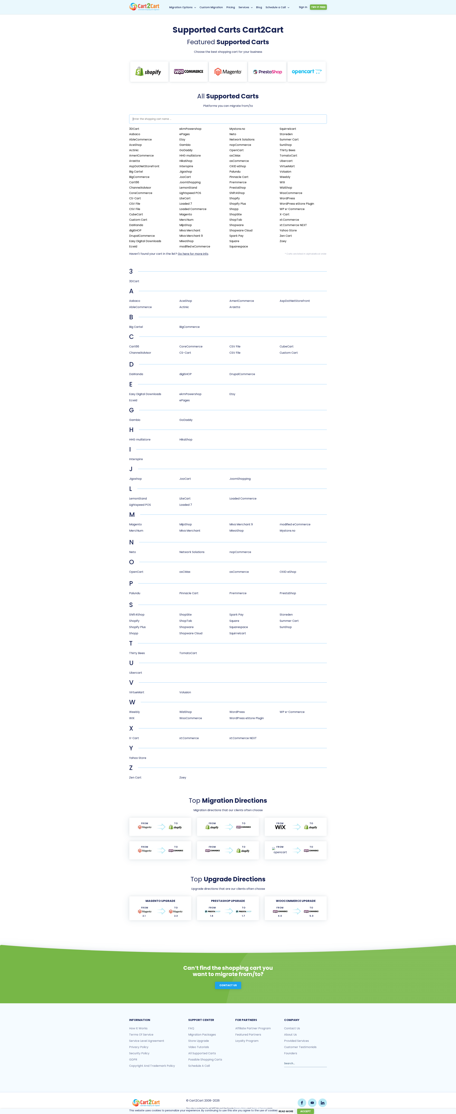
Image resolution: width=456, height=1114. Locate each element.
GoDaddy (186, 150)
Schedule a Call (276, 7)
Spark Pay (236, 236)
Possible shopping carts (205, 1059)
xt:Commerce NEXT (293, 225)
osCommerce (239, 161)
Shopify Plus (237, 204)
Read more (286, 1111)
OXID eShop (237, 166)
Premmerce (238, 182)
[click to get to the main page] (146, 1102)
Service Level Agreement (146, 1041)
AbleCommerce (140, 139)
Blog (259, 7)
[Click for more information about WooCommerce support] (189, 72)
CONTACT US (228, 985)
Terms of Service (141, 1035)
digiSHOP (135, 230)
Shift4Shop (237, 193)
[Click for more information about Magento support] (228, 72)
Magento (185, 214)
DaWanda (136, 225)
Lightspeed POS (190, 193)
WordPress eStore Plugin (297, 204)
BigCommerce (139, 177)
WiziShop (286, 188)
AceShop (135, 145)
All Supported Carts (202, 1053)
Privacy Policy (240, 1108)
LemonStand (188, 188)
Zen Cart (286, 236)
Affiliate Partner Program (253, 1028)
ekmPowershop (190, 129)
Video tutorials (198, 1047)
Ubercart (286, 161)
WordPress (287, 198)
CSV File (134, 204)
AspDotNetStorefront (144, 166)
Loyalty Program (246, 1041)
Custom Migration (211, 7)
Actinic (134, 150)
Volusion (285, 172)
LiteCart (185, 198)
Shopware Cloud (240, 230)
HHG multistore (190, 155)
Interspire (186, 166)
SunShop (286, 145)
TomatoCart (288, 155)
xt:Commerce (289, 220)
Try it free (318, 7)
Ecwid (133, 246)
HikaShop (185, 161)
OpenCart (236, 150)
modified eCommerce (194, 246)
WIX (282, 182)
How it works (138, 1028)
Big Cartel (136, 172)
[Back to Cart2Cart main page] (144, 9)
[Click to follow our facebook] (302, 1102)
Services (244, 7)
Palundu (234, 172)
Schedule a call (199, 1066)
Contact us (292, 1028)
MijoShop (185, 225)
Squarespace (238, 246)
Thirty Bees (287, 150)
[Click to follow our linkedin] (322, 1102)
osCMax (234, 155)
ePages (184, 134)
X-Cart (284, 214)
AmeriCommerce (141, 155)
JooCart (185, 177)
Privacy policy (138, 1047)
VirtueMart (287, 166)
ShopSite (235, 214)
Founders (290, 1053)
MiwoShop (186, 241)
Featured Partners (248, 1035)
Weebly (285, 177)
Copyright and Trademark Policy (152, 1066)
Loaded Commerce (192, 209)
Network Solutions (242, 139)
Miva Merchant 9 (191, 236)
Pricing (230, 7)
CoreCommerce (140, 193)
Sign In (303, 7)
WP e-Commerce (292, 209)
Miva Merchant (189, 230)
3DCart (134, 129)
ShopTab (235, 220)
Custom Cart (138, 220)
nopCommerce (240, 145)
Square (234, 241)
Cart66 (134, 182)
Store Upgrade (198, 1041)
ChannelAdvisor (140, 188)
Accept (305, 1111)
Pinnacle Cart (238, 177)
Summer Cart (289, 139)
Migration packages (202, 1035)
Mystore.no (237, 129)
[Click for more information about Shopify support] (149, 72)
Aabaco (134, 134)
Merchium (186, 220)
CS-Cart (135, 198)
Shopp (234, 209)
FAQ (191, 1028)
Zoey (283, 241)
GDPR (133, 1059)
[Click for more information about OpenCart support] (306, 72)
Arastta (134, 161)
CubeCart (136, 214)
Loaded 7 (185, 204)
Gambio (185, 145)
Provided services (296, 1041)
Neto (232, 134)
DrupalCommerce (142, 236)
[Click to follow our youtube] (312, 1102)
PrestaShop (237, 188)
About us (290, 1035)
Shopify (234, 198)
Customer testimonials (300, 1047)
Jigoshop (185, 172)
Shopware (236, 225)
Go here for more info (193, 254)
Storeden (286, 134)
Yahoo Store (288, 230)
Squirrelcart (288, 129)
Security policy (139, 1053)
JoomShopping (190, 182)
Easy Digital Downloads (145, 241)
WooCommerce (291, 193)
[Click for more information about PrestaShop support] (267, 72)
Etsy (182, 139)
